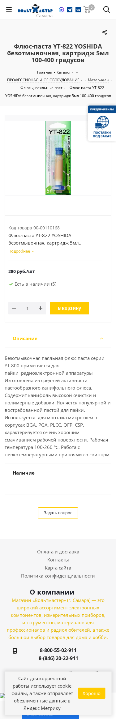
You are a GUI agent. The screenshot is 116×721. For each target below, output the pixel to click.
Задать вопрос (58, 512)
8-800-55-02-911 (58, 650)
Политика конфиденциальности (58, 576)
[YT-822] (58, 158)
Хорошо (92, 693)
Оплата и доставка (58, 551)
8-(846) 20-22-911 (58, 658)
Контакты (58, 560)
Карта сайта (58, 568)
